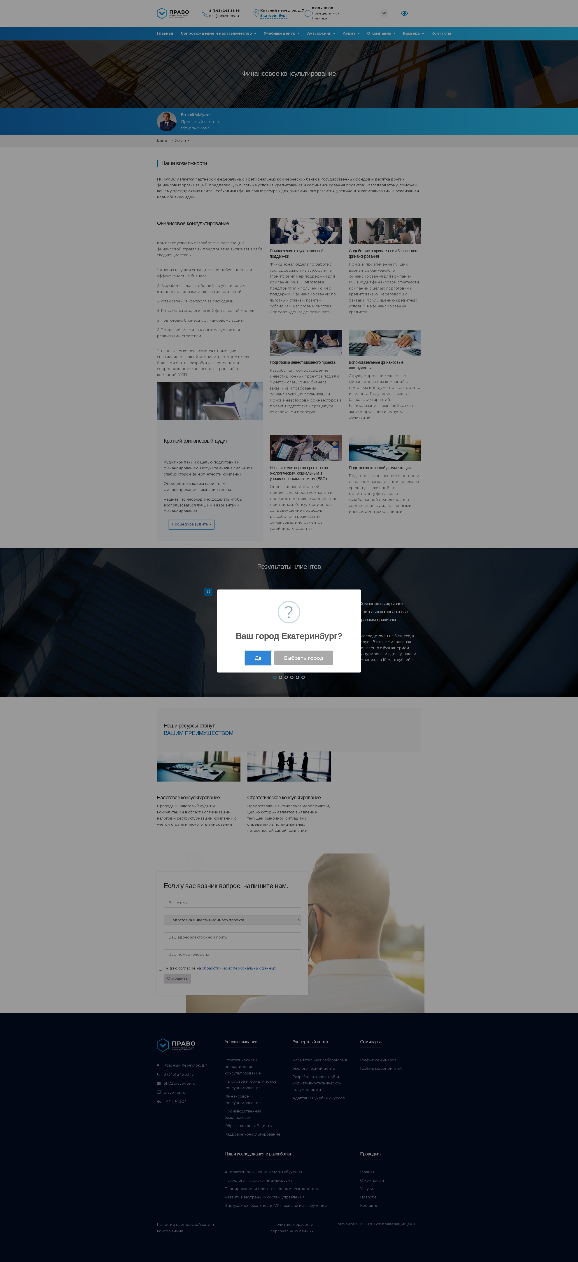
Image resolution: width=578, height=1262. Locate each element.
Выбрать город (303, 658)
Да (258, 658)
